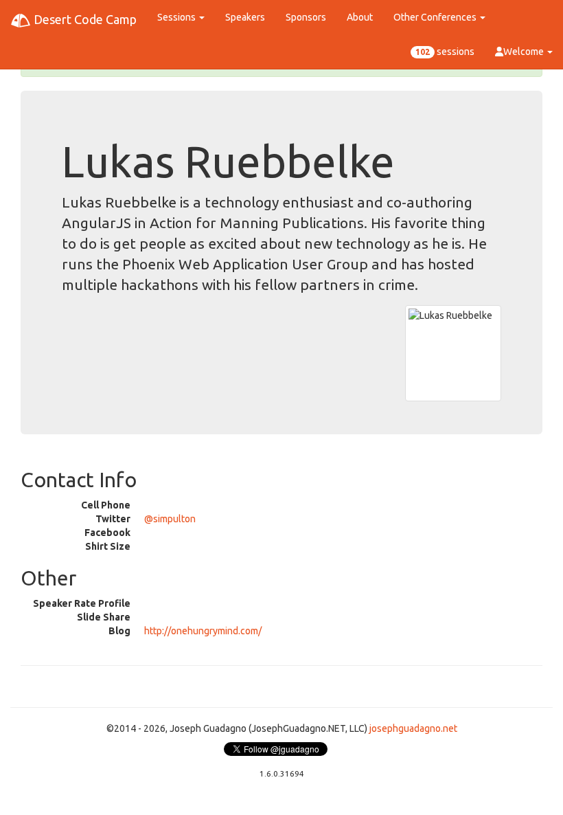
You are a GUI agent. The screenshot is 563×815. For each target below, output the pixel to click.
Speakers (245, 17)
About (360, 17)
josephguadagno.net (413, 728)
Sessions (177, 17)
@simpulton (170, 518)
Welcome (524, 51)
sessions (444, 51)
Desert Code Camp (84, 19)
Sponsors (306, 17)
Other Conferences (436, 17)
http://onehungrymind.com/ (203, 630)
